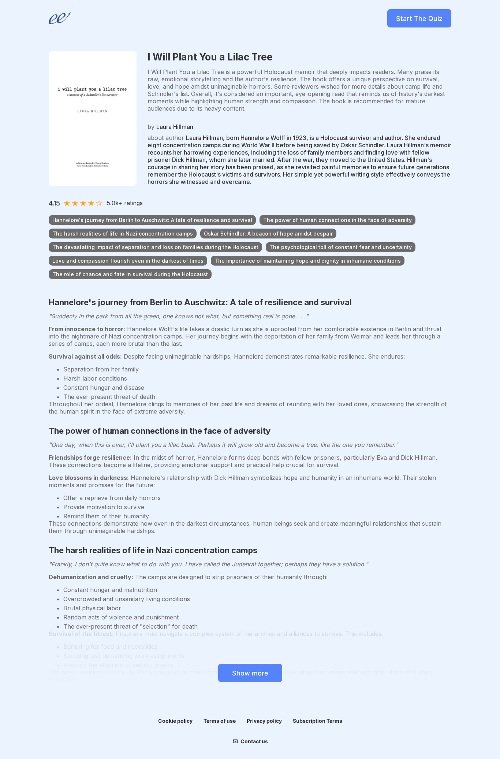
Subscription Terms (317, 721)
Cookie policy (175, 721)
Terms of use (220, 721)
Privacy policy (264, 721)
